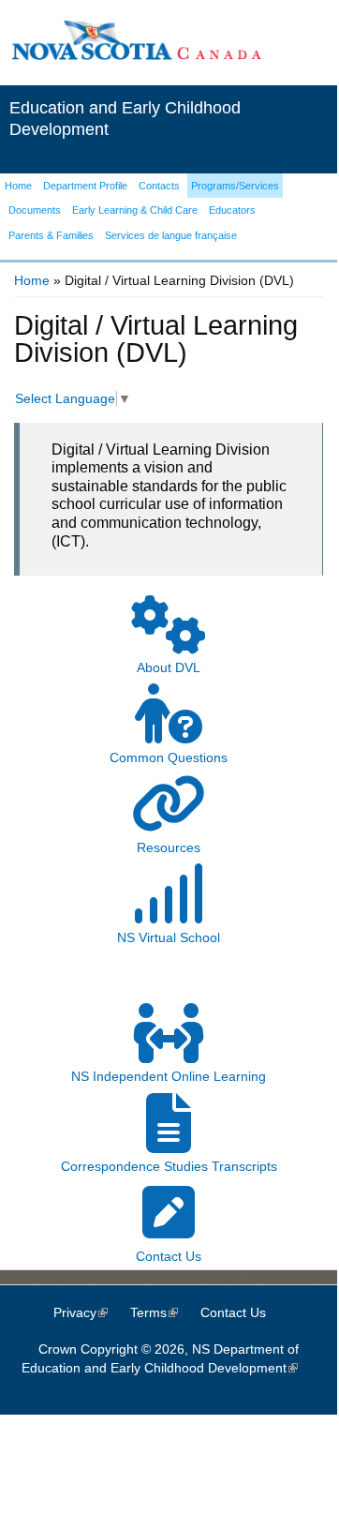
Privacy (89, 1312)
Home (32, 280)
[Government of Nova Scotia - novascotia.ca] (135, 56)
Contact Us (233, 1312)
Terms (163, 1312)
